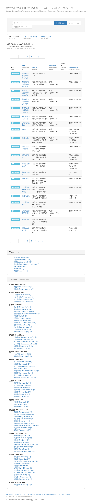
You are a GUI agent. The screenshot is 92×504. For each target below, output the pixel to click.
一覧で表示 (14, 37)
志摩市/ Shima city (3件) (22, 394)
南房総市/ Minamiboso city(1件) (25, 377)
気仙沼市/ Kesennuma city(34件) (25, 337)
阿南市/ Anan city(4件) (21, 442)
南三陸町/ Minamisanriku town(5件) (26, 341)
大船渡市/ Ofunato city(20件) (24, 311)
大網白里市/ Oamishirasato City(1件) (26, 371)
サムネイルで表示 (30, 37)
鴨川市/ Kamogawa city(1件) (24, 373)
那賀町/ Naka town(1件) (22, 449)
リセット (74, 23)
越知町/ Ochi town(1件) (22, 474)
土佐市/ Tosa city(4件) (21, 466)
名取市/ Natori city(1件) (22, 348)
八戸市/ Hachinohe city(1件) (23, 301)
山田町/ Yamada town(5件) (23, 318)
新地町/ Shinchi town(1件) (23, 356)
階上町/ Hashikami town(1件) (24, 299)
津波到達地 (26, 196)
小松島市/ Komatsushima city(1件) (26, 444)
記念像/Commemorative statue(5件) (26, 264)
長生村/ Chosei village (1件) (23, 375)
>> (43, 57)
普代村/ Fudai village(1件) (23, 331)
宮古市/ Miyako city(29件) (23, 307)
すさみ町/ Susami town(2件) (23, 419)
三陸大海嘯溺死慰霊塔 (26, 212)
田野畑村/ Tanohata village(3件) (25, 322)
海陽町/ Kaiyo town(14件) (22, 435)
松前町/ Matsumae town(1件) (24, 289)
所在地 (34, 67)
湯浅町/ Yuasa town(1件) (22, 430)
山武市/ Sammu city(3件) (22, 364)
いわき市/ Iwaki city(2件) (22, 354)
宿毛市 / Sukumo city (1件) (23, 477)
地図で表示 (46, 37)
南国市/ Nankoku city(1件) (23, 479)
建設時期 (52, 65)
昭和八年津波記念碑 (26, 147)
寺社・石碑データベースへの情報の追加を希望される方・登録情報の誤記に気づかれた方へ (38, 495)
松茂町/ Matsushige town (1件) (24, 451)
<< (12, 57)
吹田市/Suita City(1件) (21, 406)
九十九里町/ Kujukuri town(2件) (24, 366)
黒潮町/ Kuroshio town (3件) (23, 468)
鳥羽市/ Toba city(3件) (21, 396)
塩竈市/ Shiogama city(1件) (23, 346)
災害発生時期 (73, 67)
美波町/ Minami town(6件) (23, 438)
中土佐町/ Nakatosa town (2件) (24, 472)
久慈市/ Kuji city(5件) (21, 316)
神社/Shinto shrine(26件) (22, 259)
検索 (61, 23)
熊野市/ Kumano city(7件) (23, 383)
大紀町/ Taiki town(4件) (22, 387)
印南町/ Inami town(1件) (22, 421)
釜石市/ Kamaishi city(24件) (23, 309)
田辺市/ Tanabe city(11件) (23, 412)
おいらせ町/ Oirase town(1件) (24, 297)
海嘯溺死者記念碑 (26, 164)
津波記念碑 (26, 138)
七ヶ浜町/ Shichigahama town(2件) (26, 344)
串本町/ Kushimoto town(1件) (24, 423)
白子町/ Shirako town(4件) (23, 362)
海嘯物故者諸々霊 (26, 229)
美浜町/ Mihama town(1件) (23, 428)
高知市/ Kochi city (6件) (22, 459)
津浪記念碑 (26, 178)
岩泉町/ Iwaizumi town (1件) (23, 327)
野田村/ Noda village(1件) (23, 329)
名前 (23, 65)
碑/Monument (15, 73)
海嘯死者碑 (26, 219)
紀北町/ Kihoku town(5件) (22, 385)
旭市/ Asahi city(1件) (21, 368)
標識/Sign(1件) (19, 268)
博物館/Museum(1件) (21, 271)
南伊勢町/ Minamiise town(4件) (24, 390)
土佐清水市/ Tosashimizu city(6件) (26, 461)
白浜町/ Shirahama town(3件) (24, 414)
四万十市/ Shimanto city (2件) (24, 470)
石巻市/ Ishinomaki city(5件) (23, 339)
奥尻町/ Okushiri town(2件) (23, 287)
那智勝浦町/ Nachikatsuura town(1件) (27, 425)
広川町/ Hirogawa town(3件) (23, 416)
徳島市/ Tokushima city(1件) (23, 447)
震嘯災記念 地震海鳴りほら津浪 (26, 75)
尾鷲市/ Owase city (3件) (22, 392)
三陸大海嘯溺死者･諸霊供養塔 (26, 189)
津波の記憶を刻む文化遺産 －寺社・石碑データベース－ (46, 9)
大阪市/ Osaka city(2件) (22, 402)
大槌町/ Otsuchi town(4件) (23, 320)
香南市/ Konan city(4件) (22, 463)
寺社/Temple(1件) (20, 266)
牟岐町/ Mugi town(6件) (22, 440)
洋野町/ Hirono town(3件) (22, 325)
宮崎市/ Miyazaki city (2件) (23, 485)
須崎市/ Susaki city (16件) (23, 457)
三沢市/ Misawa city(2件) (22, 294)
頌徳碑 (24, 129)
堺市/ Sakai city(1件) (21, 404)
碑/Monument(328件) (21, 257)
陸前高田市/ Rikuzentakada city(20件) (27, 313)
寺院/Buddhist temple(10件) (23, 262)
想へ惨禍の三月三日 (26, 117)
